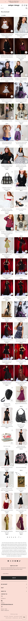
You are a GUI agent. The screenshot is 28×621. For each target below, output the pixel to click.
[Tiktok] (20, 561)
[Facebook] (8, 561)
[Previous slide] (5, 1)
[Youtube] (17, 561)
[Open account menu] (22, 5)
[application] (24, 617)
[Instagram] (13, 561)
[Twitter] (10, 561)
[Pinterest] (15, 561)
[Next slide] (22, 1)
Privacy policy (11, 616)
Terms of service (16, 616)
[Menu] (1, 5)
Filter (3, 15)
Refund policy (6, 616)
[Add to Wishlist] (12, 18)
